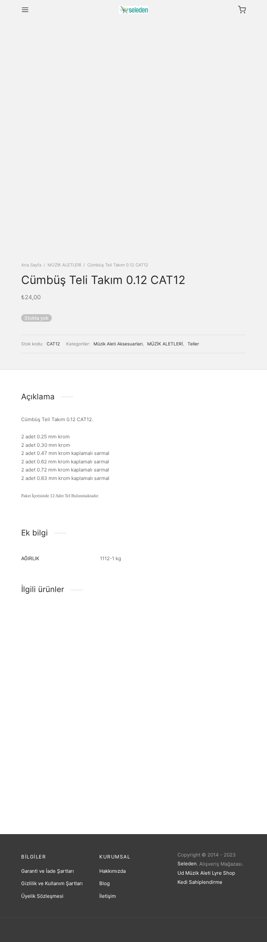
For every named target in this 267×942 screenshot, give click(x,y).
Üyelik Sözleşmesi (42, 896)
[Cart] (242, 10)
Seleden (187, 863)
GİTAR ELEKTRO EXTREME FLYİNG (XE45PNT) (52, 688)
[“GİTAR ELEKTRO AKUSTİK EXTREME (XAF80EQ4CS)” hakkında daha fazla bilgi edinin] (122, 662)
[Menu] (25, 10)
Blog (104, 883)
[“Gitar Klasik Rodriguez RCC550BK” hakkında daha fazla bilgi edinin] (44, 768)
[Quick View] (66, 662)
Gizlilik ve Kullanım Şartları (52, 883)
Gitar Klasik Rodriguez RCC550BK (47, 794)
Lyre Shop (223, 873)
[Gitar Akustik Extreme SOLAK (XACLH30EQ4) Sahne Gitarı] (211, 643)
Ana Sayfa (31, 264)
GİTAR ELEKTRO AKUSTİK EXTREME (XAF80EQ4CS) (129, 688)
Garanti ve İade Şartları (47, 871)
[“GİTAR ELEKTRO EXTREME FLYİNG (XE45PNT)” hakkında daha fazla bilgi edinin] (44, 662)
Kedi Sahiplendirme (199, 882)
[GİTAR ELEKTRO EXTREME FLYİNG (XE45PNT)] (55, 643)
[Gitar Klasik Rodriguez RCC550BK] (55, 749)
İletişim (107, 896)
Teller (193, 343)
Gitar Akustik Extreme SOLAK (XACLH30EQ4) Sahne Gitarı (211, 688)
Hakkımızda (112, 871)
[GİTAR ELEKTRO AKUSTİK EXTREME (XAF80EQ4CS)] (133, 643)
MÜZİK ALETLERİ (64, 264)
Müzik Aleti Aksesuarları (118, 343)
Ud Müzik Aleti (194, 873)
